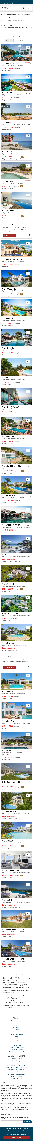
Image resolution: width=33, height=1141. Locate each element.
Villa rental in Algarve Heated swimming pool (16, 1067)
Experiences (16, 1027)
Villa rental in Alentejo (16, 1078)
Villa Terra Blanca (11, 525)
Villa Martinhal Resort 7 (14, 929)
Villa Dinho (7, 751)
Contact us (16, 1137)
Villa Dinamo (8, 348)
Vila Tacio (7, 900)
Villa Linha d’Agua (10, 407)
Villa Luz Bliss (8, 721)
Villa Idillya (7, 93)
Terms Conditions (16, 1045)
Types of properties (16, 1021)
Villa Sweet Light (10, 289)
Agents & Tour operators (16, 1049)
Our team (16, 1029)
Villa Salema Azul (10, 211)
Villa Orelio (8, 841)
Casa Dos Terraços (11, 614)
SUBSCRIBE (27, 1122)
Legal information (20, 1131)
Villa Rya (6, 377)
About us (16, 1032)
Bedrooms (23, 41)
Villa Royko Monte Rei (13, 259)
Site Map (25, 1129)
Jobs (16, 1036)
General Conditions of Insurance (16, 1047)
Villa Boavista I (9, 811)
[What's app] (28, 235)
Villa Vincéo (8, 584)
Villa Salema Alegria (11, 466)
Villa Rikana (7, 318)
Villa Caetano (9, 495)
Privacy (16, 1043)
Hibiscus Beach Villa (11, 782)
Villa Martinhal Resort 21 (14, 959)
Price (16, 41)
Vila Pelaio (7, 554)
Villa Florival (8, 643)
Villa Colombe (9, 181)
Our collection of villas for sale (16, 1052)
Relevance (9, 41)
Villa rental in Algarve (16, 1061)
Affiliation (10, 1131)
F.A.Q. (16, 1040)
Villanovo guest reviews (16, 1034)
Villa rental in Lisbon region (17, 1076)
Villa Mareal (8, 122)
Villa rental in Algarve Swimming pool (16, 1063)
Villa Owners (17, 1129)
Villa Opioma (8, 63)
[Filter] (23, 8)
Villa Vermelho (9, 152)
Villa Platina (8, 436)
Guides (16, 1025)
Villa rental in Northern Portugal (16, 1074)
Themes (16, 1023)
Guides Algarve (16, 1072)
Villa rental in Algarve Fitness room (17, 1069)
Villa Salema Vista (10, 870)
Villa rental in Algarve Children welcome (16, 1065)
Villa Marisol (8, 692)
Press (16, 1038)
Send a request (9, 235)
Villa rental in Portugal (16, 1058)
